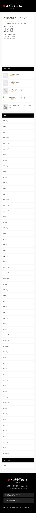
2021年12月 (6, 200)
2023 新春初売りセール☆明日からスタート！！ (20, 106)
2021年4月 (6, 245)
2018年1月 (6, 447)
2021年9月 (6, 216)
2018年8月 (6, 414)
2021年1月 (6, 262)
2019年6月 (6, 369)
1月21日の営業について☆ (16, 90)
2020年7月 (6, 295)
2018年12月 (6, 402)
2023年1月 (6, 132)
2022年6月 (6, 171)
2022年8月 (6, 160)
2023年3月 (6, 121)
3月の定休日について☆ (15, 74)
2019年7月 (6, 363)
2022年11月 (6, 143)
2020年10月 (6, 278)
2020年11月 (6, 273)
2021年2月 (6, 256)
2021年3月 (6, 250)
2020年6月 (6, 301)
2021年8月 (6, 222)
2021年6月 (6, 233)
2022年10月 (6, 149)
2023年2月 (6, 126)
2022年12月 (6, 138)
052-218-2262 (14, 488)
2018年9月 (6, 408)
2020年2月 (6, 324)
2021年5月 (6, 239)
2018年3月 (6, 436)
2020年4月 (6, 312)
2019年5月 (6, 374)
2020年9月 (6, 284)
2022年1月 (6, 194)
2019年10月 (6, 346)
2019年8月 (6, 357)
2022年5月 (6, 177)
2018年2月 (6, 442)
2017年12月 (6, 453)
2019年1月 (6, 397)
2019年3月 (6, 385)
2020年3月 (6, 318)
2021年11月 (6, 205)
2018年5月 (6, 425)
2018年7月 (6, 419)
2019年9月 (6, 352)
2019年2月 (6, 391)
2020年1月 (6, 329)
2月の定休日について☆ (15, 82)
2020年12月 (6, 267)
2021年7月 (6, 228)
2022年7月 (6, 166)
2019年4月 (6, 380)
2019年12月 (6, 335)
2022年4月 (6, 183)
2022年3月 (6, 188)
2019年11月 (6, 340)
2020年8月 (6, 290)
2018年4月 (6, 431)
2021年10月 (6, 211)
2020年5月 (6, 307)
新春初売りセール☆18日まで (17, 98)
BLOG (4, 466)
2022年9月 (6, 154)
